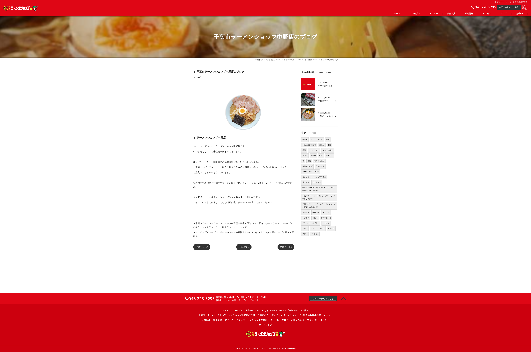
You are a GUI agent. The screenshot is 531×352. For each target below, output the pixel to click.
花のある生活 (319, 161)
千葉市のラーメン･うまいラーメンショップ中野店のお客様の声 (318, 206)
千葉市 (315, 217)
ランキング (320, 166)
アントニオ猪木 (317, 139)
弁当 (309, 161)
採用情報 (316, 212)
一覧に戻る (243, 247)
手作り (305, 233)
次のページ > (286, 247)
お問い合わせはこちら (509, 7)
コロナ (305, 228)
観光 (327, 139)
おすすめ (326, 223)
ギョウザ (331, 228)
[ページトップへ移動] (343, 298)
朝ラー (305, 139)
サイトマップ (265, 324)
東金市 (313, 155)
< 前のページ (201, 247)
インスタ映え (328, 150)
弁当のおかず (307, 166)
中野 (329, 145)
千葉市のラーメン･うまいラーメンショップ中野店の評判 (318, 197)
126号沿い (314, 233)
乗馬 (304, 150)
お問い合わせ (326, 217)
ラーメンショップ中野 (310, 171)
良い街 (305, 155)
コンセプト (317, 182)
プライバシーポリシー (310, 223)
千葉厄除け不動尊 (309, 145)
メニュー (326, 212)
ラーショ (329, 155)
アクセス (305, 217)
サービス (305, 212)
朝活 (321, 155)
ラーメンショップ (317, 228)
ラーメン (305, 182)
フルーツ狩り (314, 150)
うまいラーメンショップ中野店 (314, 177)
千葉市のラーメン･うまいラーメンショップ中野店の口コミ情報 (318, 189)
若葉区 (321, 145)
